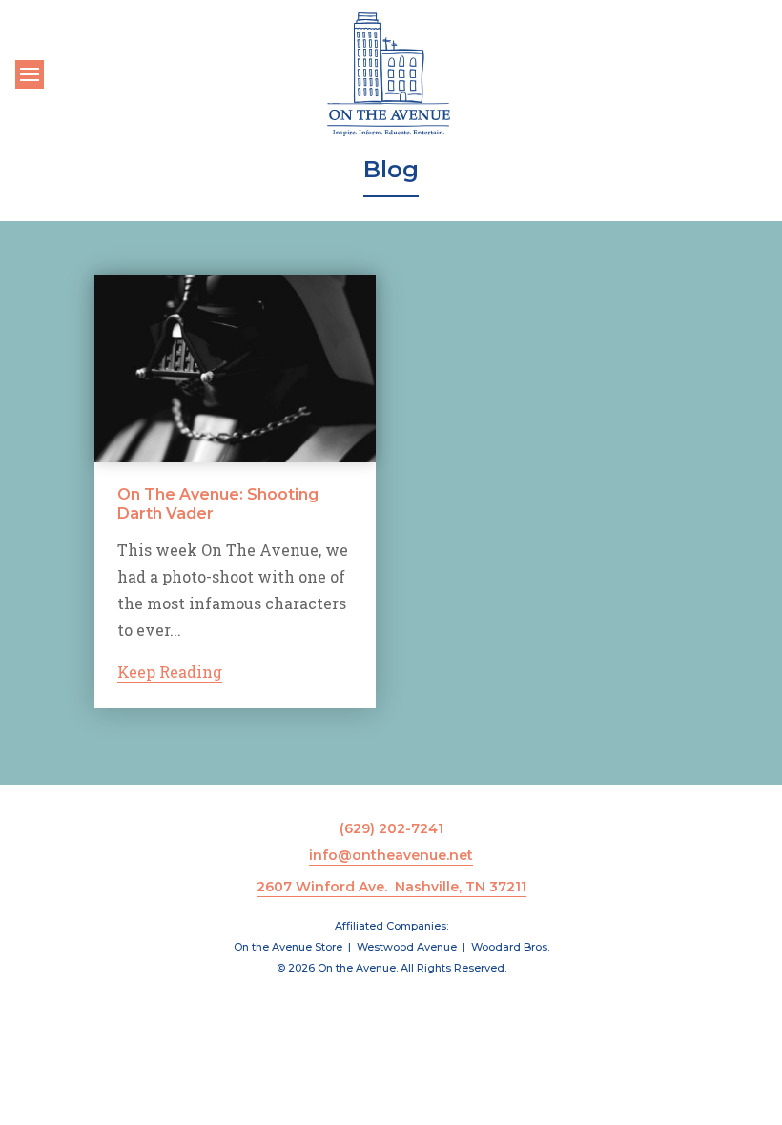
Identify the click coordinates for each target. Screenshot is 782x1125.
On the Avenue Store (288, 946)
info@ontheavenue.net (391, 855)
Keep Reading (169, 672)
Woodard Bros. (510, 946)
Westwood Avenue (407, 946)
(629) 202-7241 (391, 828)
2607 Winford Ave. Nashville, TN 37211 (391, 886)
